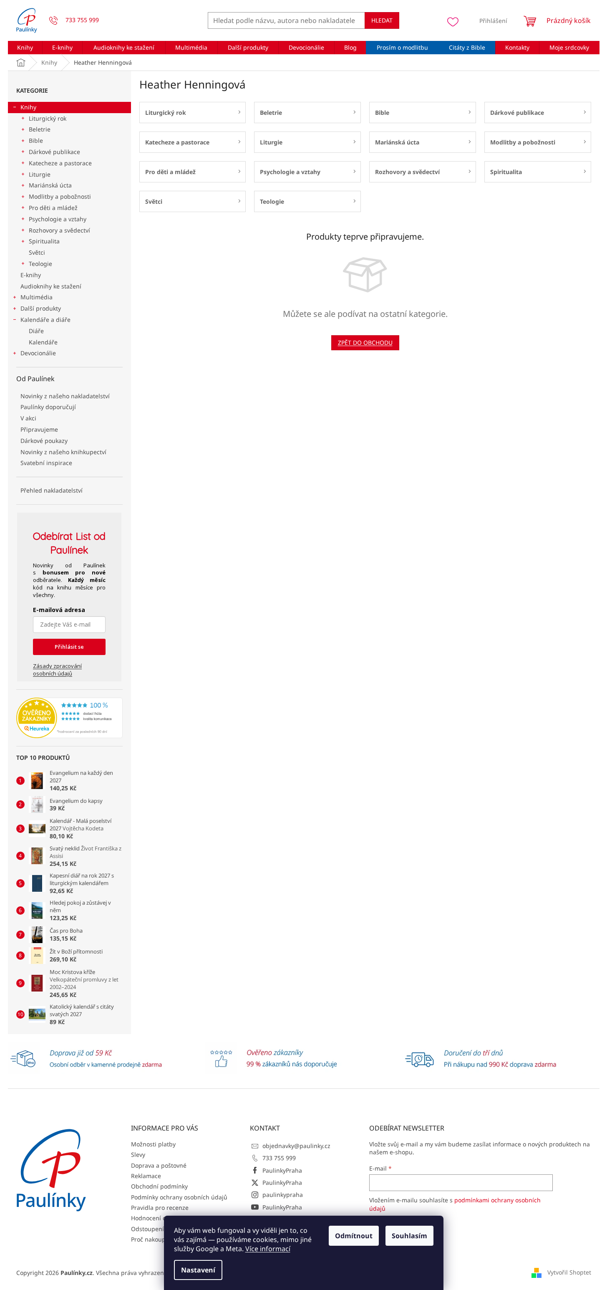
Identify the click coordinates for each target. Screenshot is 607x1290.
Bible (36, 140)
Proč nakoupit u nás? (160, 1239)
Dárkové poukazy (44, 441)
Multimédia (36, 297)
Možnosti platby (153, 1144)
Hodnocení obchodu (159, 1218)
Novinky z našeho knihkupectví (63, 452)
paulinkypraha (282, 1195)
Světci (37, 252)
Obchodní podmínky (159, 1186)
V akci (28, 418)
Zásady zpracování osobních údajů (57, 669)
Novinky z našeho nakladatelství (65, 396)
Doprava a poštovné (158, 1165)
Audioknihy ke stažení (50, 286)
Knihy (28, 107)
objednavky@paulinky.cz (296, 1146)
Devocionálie (38, 353)
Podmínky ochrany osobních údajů (179, 1197)
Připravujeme (39, 429)
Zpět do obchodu (365, 343)
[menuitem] (25, 47)
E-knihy (30, 275)
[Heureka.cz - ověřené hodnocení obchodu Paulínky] (69, 718)
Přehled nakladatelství (51, 490)
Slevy (138, 1154)
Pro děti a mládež (53, 208)
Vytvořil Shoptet (569, 1272)
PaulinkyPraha (282, 1170)
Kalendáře (43, 342)
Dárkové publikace (54, 152)
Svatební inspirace (46, 463)
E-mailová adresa (59, 610)
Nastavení (198, 1270)
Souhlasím (409, 1235)
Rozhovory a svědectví (59, 230)
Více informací (267, 1248)
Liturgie (39, 174)
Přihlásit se (69, 646)
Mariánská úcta (50, 185)
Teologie (40, 264)
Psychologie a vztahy (57, 219)
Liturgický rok (47, 118)
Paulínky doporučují (48, 407)
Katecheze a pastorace (60, 163)
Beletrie (39, 129)
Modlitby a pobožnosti (60, 196)
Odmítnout (354, 1235)
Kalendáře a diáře (45, 320)
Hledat (382, 20)
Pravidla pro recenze (160, 1208)
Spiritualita (44, 241)
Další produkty (40, 308)
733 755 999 (279, 1158)
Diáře (36, 331)
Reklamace (146, 1176)
